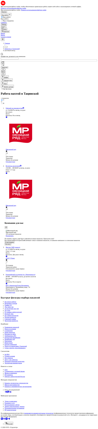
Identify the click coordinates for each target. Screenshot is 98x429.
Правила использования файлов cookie (33, 10)
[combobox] (9, 58)
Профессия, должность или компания (13, 56)
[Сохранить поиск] (3, 62)
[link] (4, 29)
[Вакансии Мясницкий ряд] (51, 133)
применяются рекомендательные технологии (38, 413)
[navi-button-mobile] (3, 39)
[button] (3, 33)
